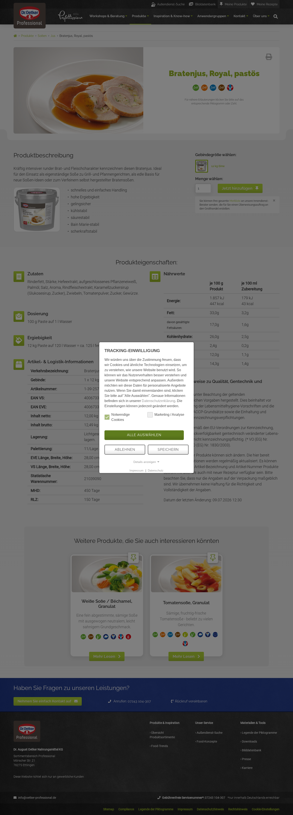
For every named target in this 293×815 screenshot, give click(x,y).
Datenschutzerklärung (158, 401)
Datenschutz (155, 470)
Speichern (168, 449)
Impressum (136, 470)
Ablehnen (125, 449)
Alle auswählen (144, 435)
